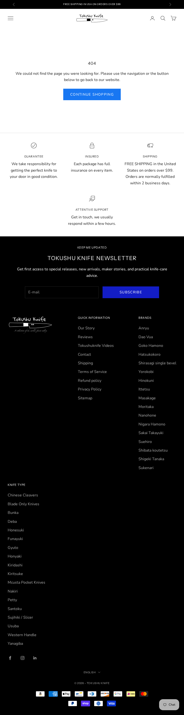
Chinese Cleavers (23, 495)
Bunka (13, 512)
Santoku (15, 608)
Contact (84, 354)
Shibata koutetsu (153, 450)
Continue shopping (92, 94)
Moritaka (146, 406)
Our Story (86, 328)
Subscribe (131, 292)
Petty (12, 600)
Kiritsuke (15, 573)
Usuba (13, 626)
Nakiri (13, 591)
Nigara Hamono (151, 424)
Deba (12, 521)
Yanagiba (15, 643)
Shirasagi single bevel (157, 363)
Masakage (147, 398)
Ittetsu (144, 389)
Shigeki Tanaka (151, 459)
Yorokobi (146, 371)
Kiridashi (15, 565)
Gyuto (13, 547)
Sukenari (146, 468)
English (90, 672)
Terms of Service (92, 371)
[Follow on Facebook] (10, 658)
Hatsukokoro (149, 354)
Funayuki (15, 538)
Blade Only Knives (23, 504)
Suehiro (145, 441)
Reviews (85, 337)
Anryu (143, 328)
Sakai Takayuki (150, 433)
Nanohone (147, 415)
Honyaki (15, 556)
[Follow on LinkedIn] (35, 658)
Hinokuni (146, 380)
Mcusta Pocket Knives (26, 582)
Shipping (85, 363)
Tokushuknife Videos (96, 345)
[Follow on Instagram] (22, 658)
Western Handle (22, 635)
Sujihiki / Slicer (20, 617)
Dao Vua (145, 337)
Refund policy (89, 380)
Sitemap (85, 398)
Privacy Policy (89, 389)
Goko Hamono (150, 345)
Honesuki (16, 530)
